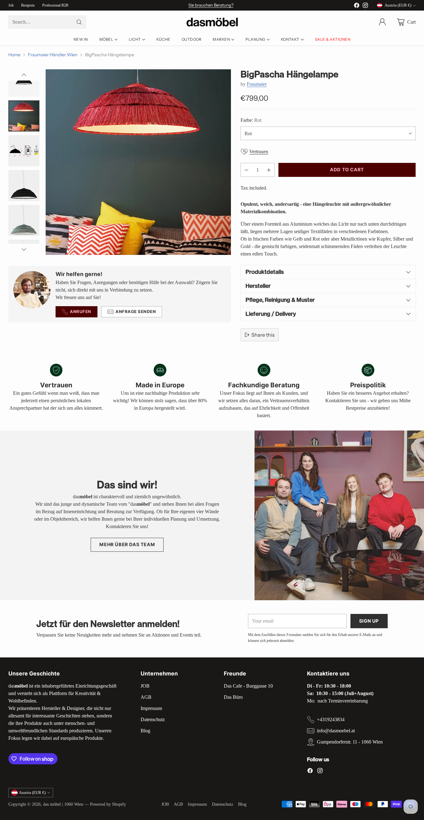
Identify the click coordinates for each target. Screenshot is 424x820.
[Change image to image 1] (23, 81)
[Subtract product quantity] (246, 170)
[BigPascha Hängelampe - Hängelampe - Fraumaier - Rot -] (138, 162)
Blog (145, 730)
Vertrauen (258, 151)
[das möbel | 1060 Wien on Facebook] (357, 6)
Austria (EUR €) (398, 5)
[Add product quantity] (268, 170)
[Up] (23, 75)
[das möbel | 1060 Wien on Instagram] (365, 6)
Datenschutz (153, 719)
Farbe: (251, 120)
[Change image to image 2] (23, 115)
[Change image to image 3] (23, 150)
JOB (145, 686)
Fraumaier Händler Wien (53, 55)
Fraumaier (257, 84)
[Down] (23, 249)
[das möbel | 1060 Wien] (212, 22)
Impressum (151, 708)
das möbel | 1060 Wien (63, 804)
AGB (146, 697)
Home (14, 55)
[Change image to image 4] (23, 185)
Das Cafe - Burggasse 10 (248, 686)
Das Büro (233, 697)
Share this (263, 335)
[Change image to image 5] (23, 220)
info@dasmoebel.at (336, 730)
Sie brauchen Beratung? (210, 4)
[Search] (79, 22)
